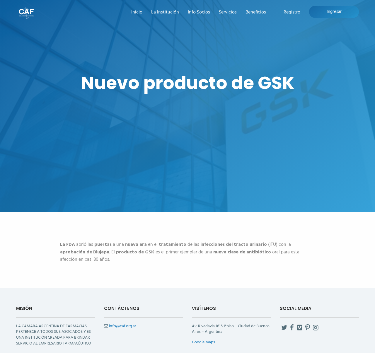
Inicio (136, 12)
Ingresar (334, 11)
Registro (292, 12)
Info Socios (199, 12)
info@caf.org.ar (122, 326)
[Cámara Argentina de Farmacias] (26, 12)
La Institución (165, 12)
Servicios (228, 12)
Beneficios (256, 12)
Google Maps (203, 342)
